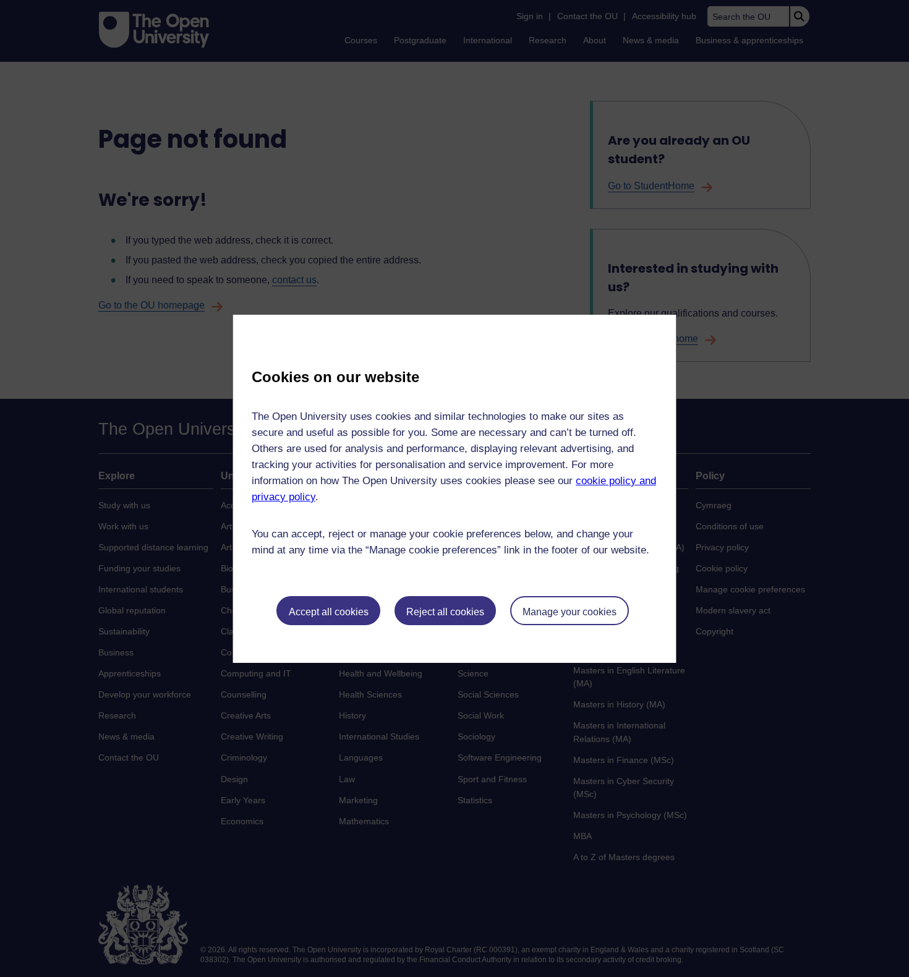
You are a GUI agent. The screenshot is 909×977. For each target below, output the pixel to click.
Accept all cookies (329, 612)
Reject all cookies (445, 612)
